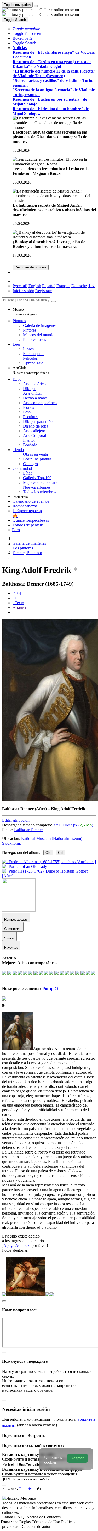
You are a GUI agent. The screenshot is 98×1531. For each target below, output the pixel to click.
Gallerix (25, 1489)
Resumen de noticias (31, 267)
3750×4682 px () (73, 825)
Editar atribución (16, 820)
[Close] (53, 301)
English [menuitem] (34, 286)
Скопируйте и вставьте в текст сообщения (39, 1474)
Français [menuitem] (63, 286)
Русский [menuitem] (20, 286)
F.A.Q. (20, 1517)
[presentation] (54, 612)
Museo (25, 311)
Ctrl (48, 853)
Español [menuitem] (48, 286)
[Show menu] (36, 6)
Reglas (25, 1522)
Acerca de (35, 1517)
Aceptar (77, 1458)
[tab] (17, 593)
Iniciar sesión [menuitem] (23, 291)
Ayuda (8, 1517)
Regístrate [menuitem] (43, 291)
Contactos (52, 1517)
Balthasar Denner (28, 829)
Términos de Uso (46, 1522)
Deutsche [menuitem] (79, 286)
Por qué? (50, 988)
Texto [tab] (19, 603)
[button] (26, 29)
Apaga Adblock (16, 1245)
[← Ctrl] (49, 876)
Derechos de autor (35, 1526)
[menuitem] (91, 286)
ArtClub (31, 370)
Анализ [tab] (19, 607)
